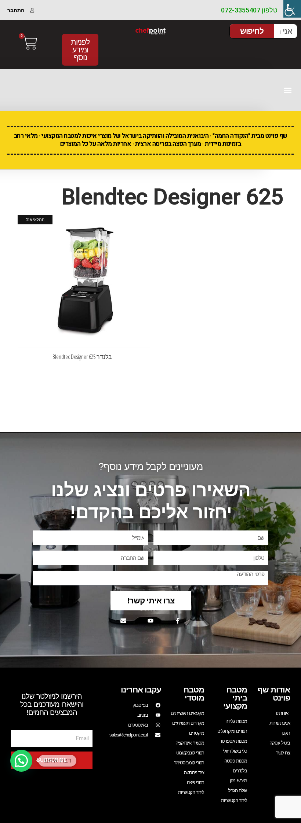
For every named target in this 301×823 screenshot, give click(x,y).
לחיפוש (252, 31)
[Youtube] (150, 621)
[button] (288, 90)
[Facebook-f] (178, 621)
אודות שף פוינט (273, 693)
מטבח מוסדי (194, 693)
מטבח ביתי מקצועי (235, 697)
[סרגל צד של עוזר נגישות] (292, 9)
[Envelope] (123, 621)
